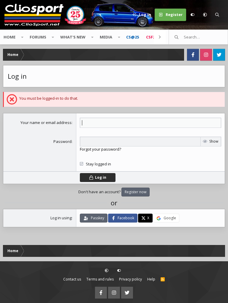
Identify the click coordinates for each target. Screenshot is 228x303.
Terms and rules (100, 279)
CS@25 (132, 37)
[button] (205, 15)
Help (151, 279)
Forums (38, 37)
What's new (73, 37)
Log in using (61, 217)
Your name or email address (46, 122)
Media (106, 37)
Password (62, 141)
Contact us (72, 279)
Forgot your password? (100, 149)
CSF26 (151, 37)
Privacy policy (130, 279)
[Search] (217, 15)
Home (9, 37)
